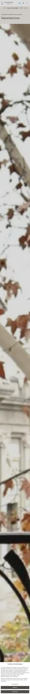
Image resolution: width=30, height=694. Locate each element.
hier (8, 678)
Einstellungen (15, 684)
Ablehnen (15, 687)
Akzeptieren (15, 691)
